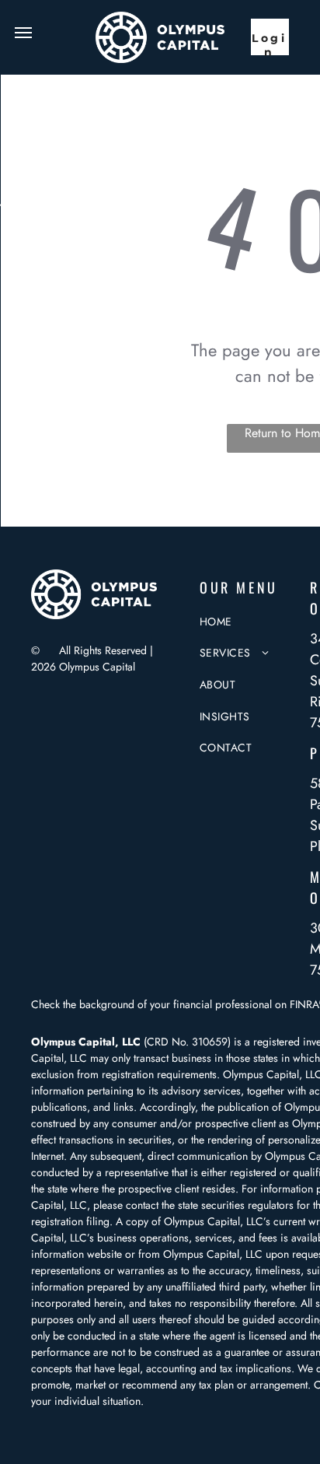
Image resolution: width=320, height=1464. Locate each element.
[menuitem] (257, 622)
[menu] (23, 32)
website (104, 1254)
